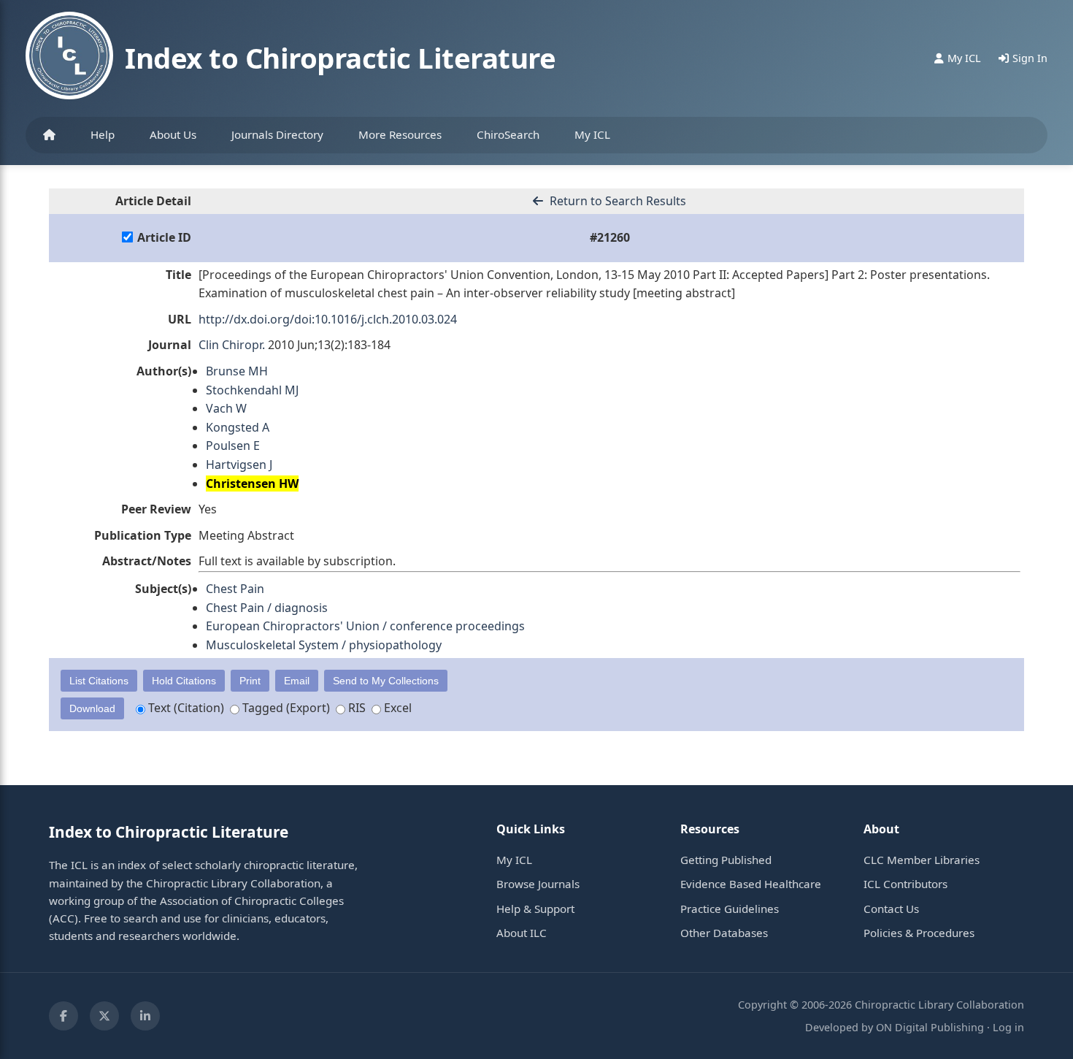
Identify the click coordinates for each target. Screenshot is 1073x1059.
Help (103, 134)
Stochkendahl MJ (252, 390)
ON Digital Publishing (930, 1027)
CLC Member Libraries (922, 859)
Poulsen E (233, 445)
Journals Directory (277, 134)
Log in (1008, 1027)
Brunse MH (237, 371)
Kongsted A (237, 427)
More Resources (400, 134)
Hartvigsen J (239, 464)
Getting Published (726, 859)
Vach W (226, 408)
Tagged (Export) (284, 708)
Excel (396, 708)
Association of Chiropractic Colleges (252, 900)
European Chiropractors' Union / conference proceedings (365, 626)
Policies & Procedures (919, 932)
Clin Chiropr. (232, 345)
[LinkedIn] (145, 1016)
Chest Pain (235, 589)
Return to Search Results (616, 201)
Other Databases (724, 932)
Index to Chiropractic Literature (340, 58)
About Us (173, 134)
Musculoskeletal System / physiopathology (324, 645)
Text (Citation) (184, 708)
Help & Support (535, 908)
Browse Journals (538, 883)
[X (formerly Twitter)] (104, 1016)
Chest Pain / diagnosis (267, 608)
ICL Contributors (905, 883)
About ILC (521, 932)
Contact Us (891, 908)
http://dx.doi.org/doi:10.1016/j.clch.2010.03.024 (328, 319)
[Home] (49, 135)
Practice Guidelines (729, 908)
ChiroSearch (508, 134)
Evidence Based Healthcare (750, 883)
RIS (355, 708)
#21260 (610, 237)
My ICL (592, 134)
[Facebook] (63, 1016)
